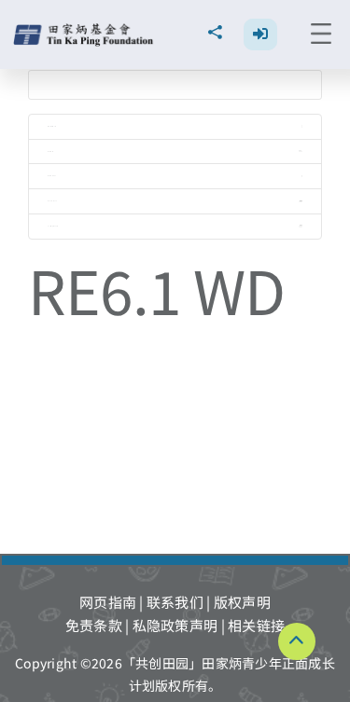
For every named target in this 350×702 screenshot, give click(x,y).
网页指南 (107, 602)
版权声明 (242, 602)
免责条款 (93, 625)
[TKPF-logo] (85, 30)
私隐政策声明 (175, 625)
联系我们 (175, 602)
